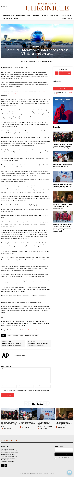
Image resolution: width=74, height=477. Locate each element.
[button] (4, 6)
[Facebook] (56, 73)
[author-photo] (2, 428)
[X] (61, 73)
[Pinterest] (65, 73)
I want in (62, 88)
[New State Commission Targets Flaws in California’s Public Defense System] (63, 197)
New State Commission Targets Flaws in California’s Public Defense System (63, 206)
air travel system (12, 335)
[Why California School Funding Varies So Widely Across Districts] (63, 156)
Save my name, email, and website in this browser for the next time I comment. (27, 390)
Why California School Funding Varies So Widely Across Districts (62, 166)
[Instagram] (6, 465)
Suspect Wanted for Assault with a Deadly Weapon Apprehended (12, 344)
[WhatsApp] (69, 73)
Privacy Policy (60, 458)
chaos (21, 335)
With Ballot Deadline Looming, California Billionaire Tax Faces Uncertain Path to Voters (62, 186)
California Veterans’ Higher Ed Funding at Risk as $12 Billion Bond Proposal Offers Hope (62, 146)
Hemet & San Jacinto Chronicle (31, 330)
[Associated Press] (5, 355)
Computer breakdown (32, 335)
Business (37, 46)
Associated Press (29, 61)
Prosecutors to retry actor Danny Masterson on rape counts (38, 344)
